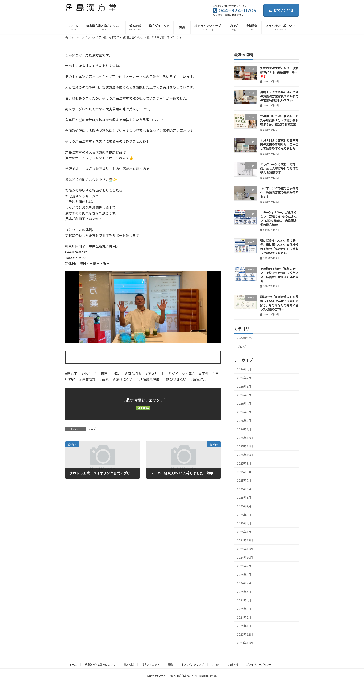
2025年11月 (245, 446)
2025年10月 (245, 455)
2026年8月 (244, 369)
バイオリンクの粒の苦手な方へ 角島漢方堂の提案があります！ (279, 192)
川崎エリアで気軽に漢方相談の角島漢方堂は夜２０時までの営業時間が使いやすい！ (279, 96)
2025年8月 (244, 472)
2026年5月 (244, 395)
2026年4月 (244, 403)
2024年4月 (244, 600)
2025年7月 (244, 480)
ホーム (73, 664)
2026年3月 (244, 412)
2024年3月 (244, 609)
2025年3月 (244, 514)
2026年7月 (244, 378)
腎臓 (170, 664)
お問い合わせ (283, 10)
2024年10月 (245, 557)
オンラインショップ (192, 664)
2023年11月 (245, 643)
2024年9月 (244, 566)
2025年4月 (244, 506)
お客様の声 (244, 338)
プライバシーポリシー (258, 664)
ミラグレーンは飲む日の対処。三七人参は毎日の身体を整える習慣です (279, 168)
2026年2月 (244, 420)
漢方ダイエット (150, 664)
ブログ (92, 428)
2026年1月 (244, 429)
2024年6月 (244, 591)
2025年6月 (244, 489)
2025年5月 (244, 497)
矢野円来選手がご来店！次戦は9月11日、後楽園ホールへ (279, 72)
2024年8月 (244, 574)
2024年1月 (244, 626)
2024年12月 (245, 540)
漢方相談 (128, 664)
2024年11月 (245, 549)
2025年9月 (244, 463)
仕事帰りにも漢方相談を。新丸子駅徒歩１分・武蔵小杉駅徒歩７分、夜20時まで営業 (279, 120)
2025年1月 (244, 532)
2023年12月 (245, 634)
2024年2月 (244, 617)
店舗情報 (233, 664)
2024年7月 (244, 583)
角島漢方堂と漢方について (100, 664)
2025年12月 (245, 437)
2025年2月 (244, 523)
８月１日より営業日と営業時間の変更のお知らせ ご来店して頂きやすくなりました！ (280, 144)
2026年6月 (244, 386)
